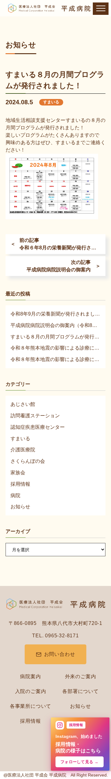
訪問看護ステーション (35, 415)
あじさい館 (22, 404)
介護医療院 (22, 449)
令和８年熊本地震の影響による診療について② (55, 359)
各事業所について (30, 706)
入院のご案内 (30, 691)
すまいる (51, 102)
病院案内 (30, 676)
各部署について (80, 691)
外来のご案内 (80, 676)
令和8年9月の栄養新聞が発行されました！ (55, 313)
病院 (15, 495)
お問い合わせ (59, 654)
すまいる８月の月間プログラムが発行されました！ (55, 336)
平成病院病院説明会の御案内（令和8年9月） (55, 325)
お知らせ (20, 506)
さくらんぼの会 (27, 461)
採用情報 (20, 484)
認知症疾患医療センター (37, 427)
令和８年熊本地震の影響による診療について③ (55, 348)
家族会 (17, 472)
